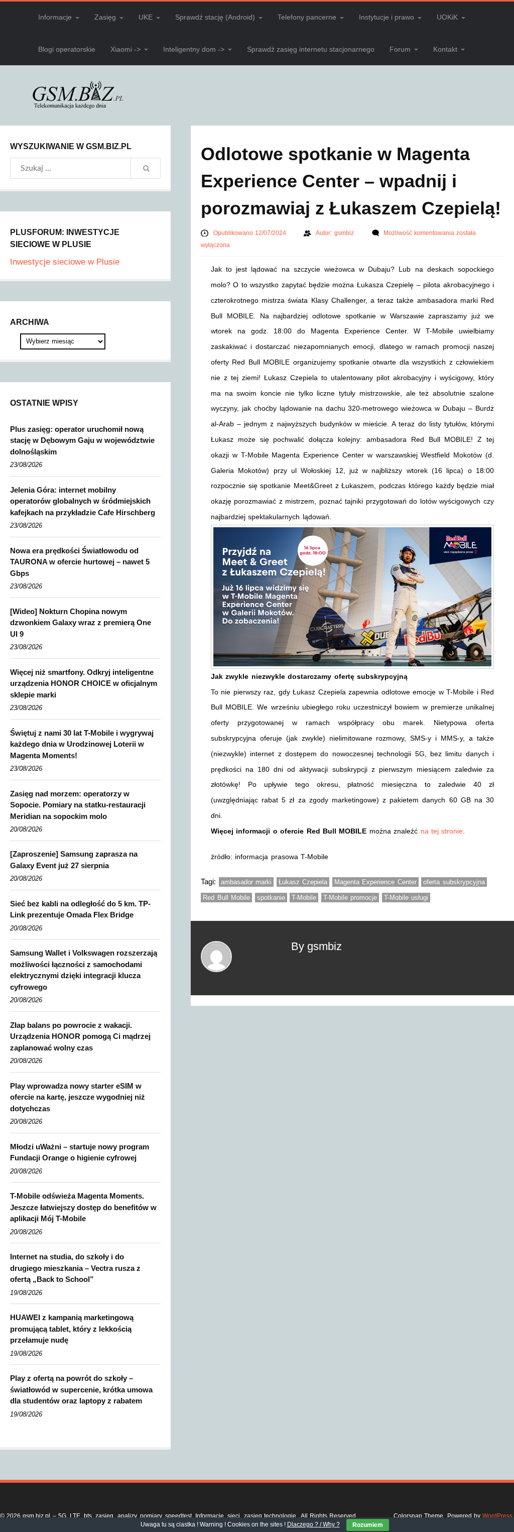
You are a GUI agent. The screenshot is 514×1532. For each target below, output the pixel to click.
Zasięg (105, 17)
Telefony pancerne (307, 17)
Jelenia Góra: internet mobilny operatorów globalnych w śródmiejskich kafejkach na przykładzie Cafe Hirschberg (82, 501)
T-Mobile (304, 897)
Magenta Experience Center (375, 882)
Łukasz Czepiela (303, 882)
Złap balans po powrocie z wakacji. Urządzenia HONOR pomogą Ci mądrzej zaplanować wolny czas (80, 1036)
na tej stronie (442, 831)
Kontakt (445, 49)
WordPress (497, 1515)
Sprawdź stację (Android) (215, 17)
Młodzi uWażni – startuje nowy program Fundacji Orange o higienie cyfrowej (79, 1152)
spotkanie (271, 897)
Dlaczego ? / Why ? (313, 1524)
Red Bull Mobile (226, 897)
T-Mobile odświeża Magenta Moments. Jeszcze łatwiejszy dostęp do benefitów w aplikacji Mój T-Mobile (83, 1207)
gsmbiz (345, 233)
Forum (400, 49)
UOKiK (447, 17)
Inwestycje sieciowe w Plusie (64, 262)
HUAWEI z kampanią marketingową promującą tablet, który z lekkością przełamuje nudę (72, 1328)
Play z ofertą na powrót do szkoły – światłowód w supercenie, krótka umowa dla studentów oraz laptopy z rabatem (81, 1389)
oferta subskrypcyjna (454, 882)
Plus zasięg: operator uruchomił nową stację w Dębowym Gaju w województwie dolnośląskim (82, 440)
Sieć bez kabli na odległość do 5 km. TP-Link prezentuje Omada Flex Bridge (80, 909)
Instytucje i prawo (386, 17)
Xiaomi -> (125, 49)
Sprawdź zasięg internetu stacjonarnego (310, 49)
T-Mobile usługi (406, 897)
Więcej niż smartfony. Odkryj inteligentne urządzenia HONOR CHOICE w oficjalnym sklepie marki (83, 683)
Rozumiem (367, 1524)
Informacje (55, 17)
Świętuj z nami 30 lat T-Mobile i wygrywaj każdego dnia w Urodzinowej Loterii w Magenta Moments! (82, 744)
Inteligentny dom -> (193, 49)
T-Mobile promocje (350, 897)
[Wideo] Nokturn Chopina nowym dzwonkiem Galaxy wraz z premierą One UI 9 (80, 622)
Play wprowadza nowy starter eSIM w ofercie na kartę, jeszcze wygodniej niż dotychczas (77, 1097)
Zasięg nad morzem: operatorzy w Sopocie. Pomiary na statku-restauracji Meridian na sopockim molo (78, 804)
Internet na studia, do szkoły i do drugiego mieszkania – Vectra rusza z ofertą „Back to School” (75, 1267)
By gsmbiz (316, 946)
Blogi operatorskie (66, 49)
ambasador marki (246, 882)
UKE (146, 17)
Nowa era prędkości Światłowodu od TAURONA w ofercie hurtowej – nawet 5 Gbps (80, 561)
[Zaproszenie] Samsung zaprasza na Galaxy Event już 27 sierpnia (74, 860)
